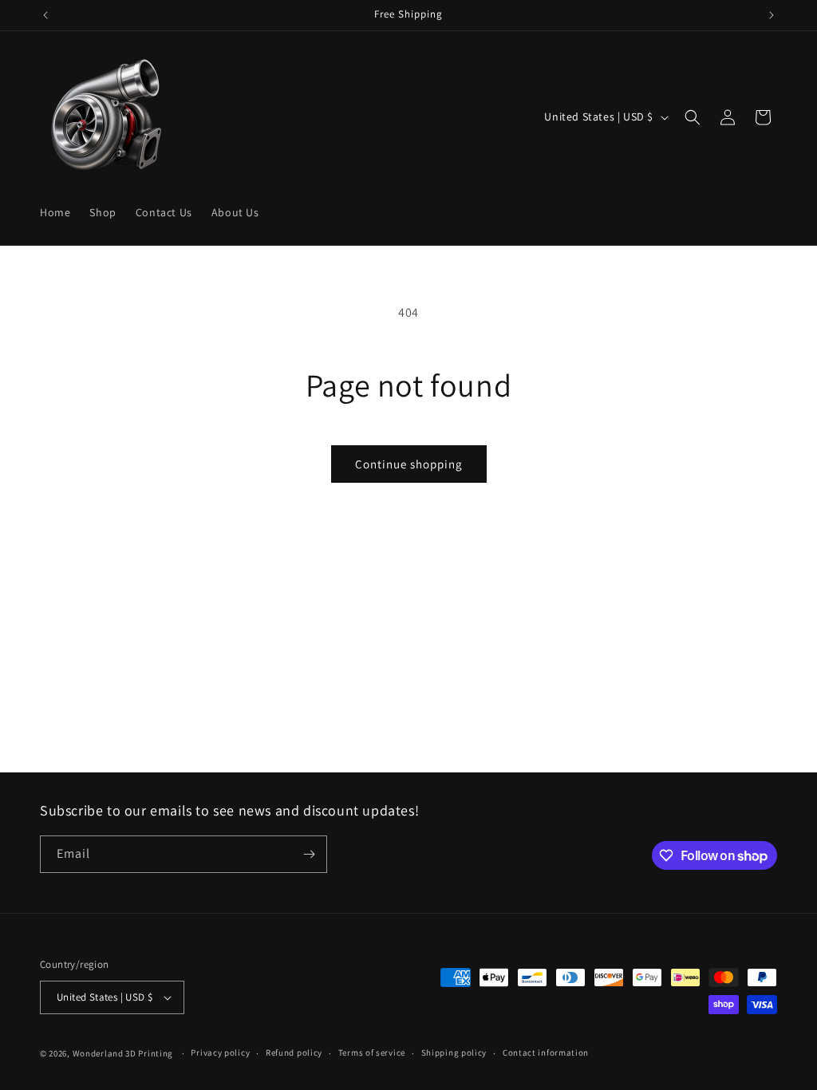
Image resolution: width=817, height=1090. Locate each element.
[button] (692, 117)
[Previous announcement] (45, 15)
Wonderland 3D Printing (124, 1053)
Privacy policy (220, 1052)
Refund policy (294, 1052)
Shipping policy (454, 1052)
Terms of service (371, 1052)
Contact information (546, 1052)
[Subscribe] (308, 854)
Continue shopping (409, 464)
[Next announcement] (771, 15)
